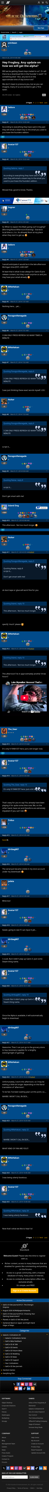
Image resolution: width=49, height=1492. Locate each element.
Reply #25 (6, 1202)
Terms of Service (23, 1488)
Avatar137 (13, 144)
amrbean (12, 42)
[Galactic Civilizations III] (24, 16)
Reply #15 (6, 835)
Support (35, 1433)
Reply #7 (5, 362)
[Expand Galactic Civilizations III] (1, 1335)
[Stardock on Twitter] (14, 1384)
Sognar (11, 207)
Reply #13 (6, 744)
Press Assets (6, 1453)
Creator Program (7, 1456)
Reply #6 (5, 330)
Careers (4, 1447)
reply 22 (25, 1129)
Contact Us (5, 1459)
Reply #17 (6, 896)
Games (31, 1398)
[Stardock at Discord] (20, 1388)
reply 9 (31, 561)
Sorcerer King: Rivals (35, 1427)
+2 (4, 214)
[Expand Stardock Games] (1, 1370)
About (4, 1437)
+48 (4, 151)
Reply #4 (5, 259)
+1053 (4, 512)
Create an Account (37, 1444)
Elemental (32, 1406)
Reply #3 (5, 222)
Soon (4, 840)
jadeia (11, 881)
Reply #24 (6, 1173)
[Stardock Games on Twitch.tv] (26, 1384)
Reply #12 (6, 649)
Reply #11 (6, 552)
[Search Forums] (46, 2)
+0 (4, 856)
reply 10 (20, 603)
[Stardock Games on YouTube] (22, 1384)
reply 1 (21, 168)
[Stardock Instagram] (31, 1384)
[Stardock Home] (8, 2)
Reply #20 (6, 986)
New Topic (41, 28)
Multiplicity (5, 1418)
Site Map (39, 1488)
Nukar (11, 399)
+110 (4, 827)
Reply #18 (6, 925)
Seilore (11, 107)
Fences (4, 1412)
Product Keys (35, 1447)
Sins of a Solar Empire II (36, 1412)
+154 (4, 114)
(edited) (31, 552)
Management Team (8, 1444)
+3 (4, 294)
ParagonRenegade (17, 315)
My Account (35, 1441)
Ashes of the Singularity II (37, 1403)
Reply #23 (6, 1121)
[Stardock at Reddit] (16, 1388)
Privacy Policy (11, 1488)
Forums (4, 1462)
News (4, 1450)
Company (6, 1433)
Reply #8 (5, 414)
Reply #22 (6, 1077)
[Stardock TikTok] (24, 1388)
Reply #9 (5, 471)
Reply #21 (6, 1042)
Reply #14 (6, 776)
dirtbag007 (13, 849)
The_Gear (12, 729)
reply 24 (25, 1210)
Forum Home (5, 32)
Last (45, 103)
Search (14, 32)
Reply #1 (5, 122)
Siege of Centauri (34, 1424)
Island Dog (13, 505)
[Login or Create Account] (39, 2)
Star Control (33, 1415)
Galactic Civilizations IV (36, 1409)
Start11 (4, 1409)
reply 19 (25, 995)
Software (6, 1398)
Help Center (35, 1437)
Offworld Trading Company (38, 1421)
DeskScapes (6, 1415)
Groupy (4, 1421)
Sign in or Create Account (24, 1290)
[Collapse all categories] (47, 1334)
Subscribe (34, 1477)
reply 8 (20, 480)
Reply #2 (5, 159)
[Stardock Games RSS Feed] (33, 1388)
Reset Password (36, 1450)
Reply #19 (6, 954)
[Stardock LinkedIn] (29, 1388)
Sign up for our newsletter (14, 1473)
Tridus (11, 820)
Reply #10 (6, 520)
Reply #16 (6, 864)
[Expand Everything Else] (1, 1373)
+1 (4, 50)
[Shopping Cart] (42, 2)
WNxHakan (13, 286)
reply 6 (31, 371)
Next (41, 103)
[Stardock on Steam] (35, 1384)
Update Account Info (38, 1453)
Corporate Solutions (8, 1406)
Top (47, 122)
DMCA (32, 1488)
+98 (4, 736)
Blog (3, 1441)
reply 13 (23, 784)
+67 (4, 322)
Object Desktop (7, 1403)
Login (20, 32)
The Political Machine (36, 1418)
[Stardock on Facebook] (18, 1384)
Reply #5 (5, 301)
